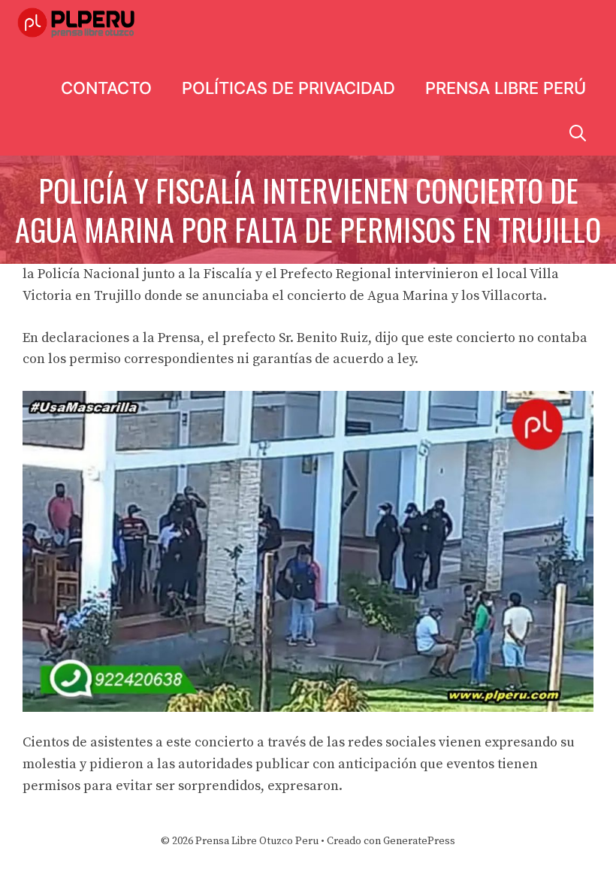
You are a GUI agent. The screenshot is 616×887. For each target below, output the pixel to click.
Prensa (179, 338)
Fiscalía (228, 274)
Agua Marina (407, 295)
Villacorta (512, 295)
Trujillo (117, 295)
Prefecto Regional (335, 274)
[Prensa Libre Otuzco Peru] (78, 22)
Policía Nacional (89, 274)
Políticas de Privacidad (288, 88)
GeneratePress (419, 841)
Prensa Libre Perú (505, 88)
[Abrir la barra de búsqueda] (577, 133)
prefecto (249, 338)
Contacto (106, 88)
